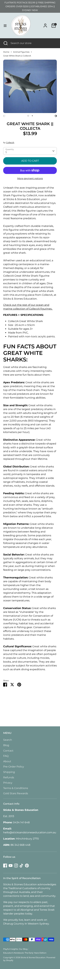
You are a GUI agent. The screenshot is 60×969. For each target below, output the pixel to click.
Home (6, 52)
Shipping (9, 772)
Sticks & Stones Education (33, 957)
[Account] (45, 24)
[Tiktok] (21, 865)
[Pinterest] (27, 865)
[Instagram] (16, 865)
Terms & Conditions (15, 788)
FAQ (5, 755)
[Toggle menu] (5, 25)
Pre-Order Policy (13, 766)
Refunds (8, 777)
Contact (8, 750)
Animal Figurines (21, 52)
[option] (30, 86)
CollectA (10, 142)
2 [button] (32, 115)
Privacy (7, 782)
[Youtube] (10, 865)
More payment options (30, 178)
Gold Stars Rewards (15, 793)
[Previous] (4, 115)
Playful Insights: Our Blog (15, 949)
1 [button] (28, 116)
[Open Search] (5, 43)
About (7, 761)
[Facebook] (5, 865)
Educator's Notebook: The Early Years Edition (24, 953)
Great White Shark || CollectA (17, 56)
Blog (6, 745)
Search (7, 739)
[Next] (55, 115)
